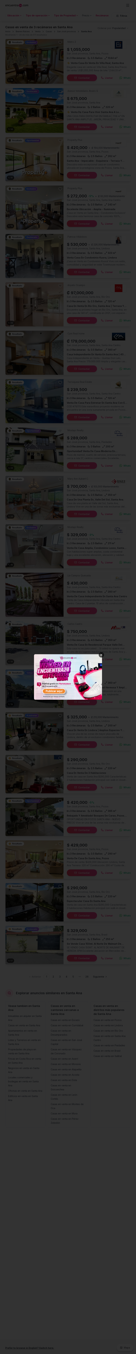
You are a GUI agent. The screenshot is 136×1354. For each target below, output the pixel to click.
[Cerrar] (101, 654)
